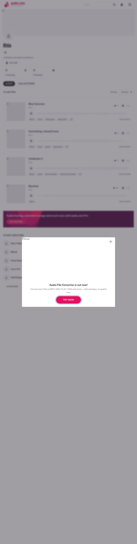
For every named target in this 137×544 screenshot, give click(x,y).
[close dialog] (111, 241)
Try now (68, 300)
